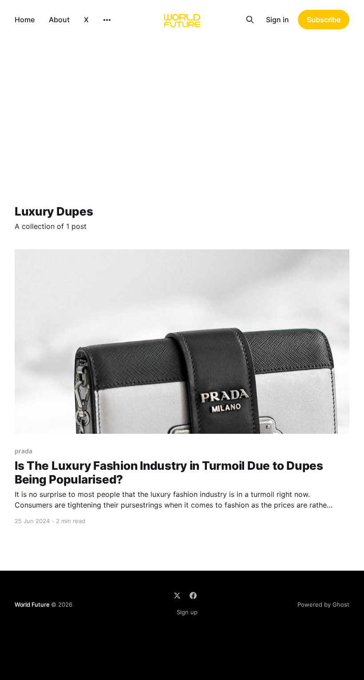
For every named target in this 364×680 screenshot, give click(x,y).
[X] (177, 595)
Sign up (187, 612)
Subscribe (323, 19)
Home (25, 19)
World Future (32, 604)
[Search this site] (250, 19)
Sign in (277, 19)
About (59, 19)
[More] (107, 20)
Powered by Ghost (323, 604)
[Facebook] (193, 595)
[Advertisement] (182, 106)
